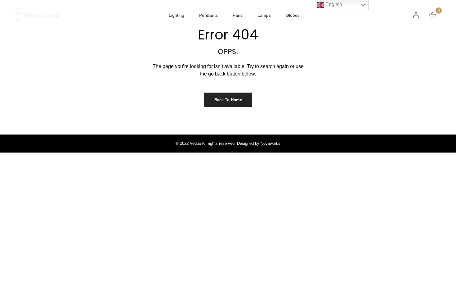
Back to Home (228, 100)
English (333, 4)
